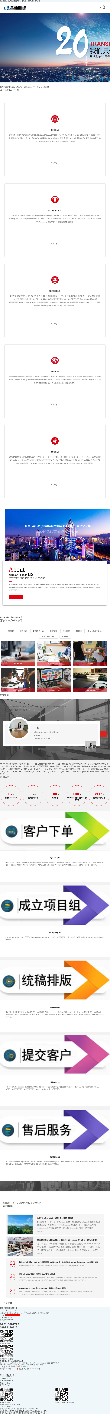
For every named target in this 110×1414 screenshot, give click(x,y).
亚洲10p (37, 1413)
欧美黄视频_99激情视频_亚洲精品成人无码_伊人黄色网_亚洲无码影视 (20, 1)
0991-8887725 (9, 1324)
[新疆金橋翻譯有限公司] (15, 7)
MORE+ (103, 734)
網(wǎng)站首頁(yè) (7, 1375)
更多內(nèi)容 (6, 1187)
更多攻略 (7, 1303)
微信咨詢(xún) (5, 1385)
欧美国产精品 (16, 1413)
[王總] (90, 746)
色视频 (42, 1413)
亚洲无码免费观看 (28, 1413)
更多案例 (4, 695)
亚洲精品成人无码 (6, 1413)
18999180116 (8, 1327)
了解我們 (16, 597)
